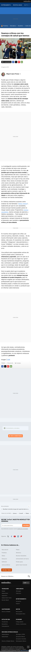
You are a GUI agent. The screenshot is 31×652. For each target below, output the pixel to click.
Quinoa (15, 513)
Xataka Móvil (5, 593)
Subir (25, 582)
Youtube (14, 536)
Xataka (3, 591)
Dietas (3, 555)
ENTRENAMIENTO (6, 5)
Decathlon (20, 25)
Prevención (10, 363)
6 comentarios (7, 62)
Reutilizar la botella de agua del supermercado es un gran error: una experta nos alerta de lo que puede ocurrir (16, 509)
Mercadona (13, 25)
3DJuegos (18, 591)
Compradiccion (5, 626)
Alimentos (18, 552)
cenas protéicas (6, 564)
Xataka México (5, 634)
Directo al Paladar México (8, 641)
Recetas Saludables (21, 555)
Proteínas (5, 25)
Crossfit (21, 513)
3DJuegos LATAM (20, 634)
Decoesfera (4, 624)
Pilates (27, 513)
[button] (13, 74)
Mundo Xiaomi (5, 600)
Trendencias (5, 621)
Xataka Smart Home (6, 597)
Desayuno (4, 558)
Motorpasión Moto (20, 613)
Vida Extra (18, 593)
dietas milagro (22, 203)
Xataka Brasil (5, 636)
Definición (4, 561)
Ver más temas (6, 570)
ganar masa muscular (21, 564)
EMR (8, 359)
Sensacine (18, 601)
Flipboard (19, 62)
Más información (25, 650)
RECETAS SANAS (17, 5)
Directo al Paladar (6, 611)
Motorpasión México (21, 641)
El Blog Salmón (19, 621)
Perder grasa (19, 561)
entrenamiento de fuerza (22, 558)
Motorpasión (19, 611)
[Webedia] (27, 1)
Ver (16, 435)
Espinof (18, 603)
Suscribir (26, 525)
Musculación (5, 549)
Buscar (28, 576)
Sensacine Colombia (21, 638)
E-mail (22, 62)
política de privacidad (22, 528)
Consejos (18, 363)
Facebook (13, 62)
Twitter (16, 62)
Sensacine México (20, 636)
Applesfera (4, 595)
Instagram (18, 536)
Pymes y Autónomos (21, 624)
